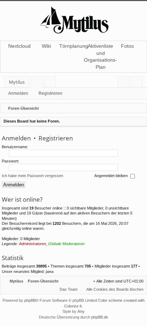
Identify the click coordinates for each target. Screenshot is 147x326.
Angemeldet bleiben (111, 176)
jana (50, 271)
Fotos (127, 46)
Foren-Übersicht (43, 281)
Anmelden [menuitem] (125, 83)
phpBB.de (99, 317)
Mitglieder (51, 83)
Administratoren (32, 244)
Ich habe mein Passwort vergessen (32, 176)
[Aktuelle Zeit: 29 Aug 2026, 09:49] (140, 108)
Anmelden (18, 93)
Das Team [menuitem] (68, 289)
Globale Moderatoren (66, 244)
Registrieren (50, 93)
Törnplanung (73, 46)
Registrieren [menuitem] (138, 83)
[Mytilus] (73, 19)
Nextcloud (19, 46)
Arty (81, 311)
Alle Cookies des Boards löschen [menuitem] (114, 289)
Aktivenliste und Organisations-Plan (100, 56)
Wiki (46, 46)
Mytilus (17, 82)
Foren (38, 83)
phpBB (30, 300)
